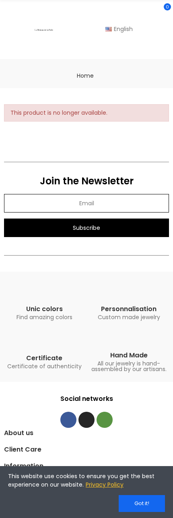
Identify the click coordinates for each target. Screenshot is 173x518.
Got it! (141, 503)
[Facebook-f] (68, 420)
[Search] (150, 10)
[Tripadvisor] (105, 420)
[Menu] (8, 30)
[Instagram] (86, 420)
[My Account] (165, 48)
